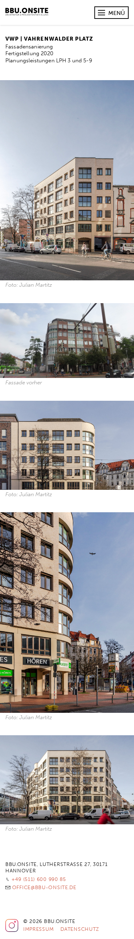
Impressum (38, 929)
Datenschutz (79, 929)
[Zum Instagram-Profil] (11, 930)
